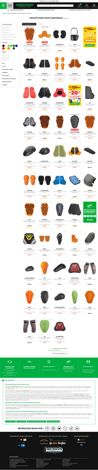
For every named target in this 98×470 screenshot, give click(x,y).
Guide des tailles (40, 460)
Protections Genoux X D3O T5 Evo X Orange (44, 280)
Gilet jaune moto (21, 421)
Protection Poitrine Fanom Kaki (59, 163)
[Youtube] (59, 428)
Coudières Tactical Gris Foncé (90, 279)
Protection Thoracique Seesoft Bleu (59, 192)
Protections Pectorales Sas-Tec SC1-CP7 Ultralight (44, 75)
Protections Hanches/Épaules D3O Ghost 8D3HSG (44, 251)
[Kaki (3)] (14, 46)
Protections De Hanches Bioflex (59, 46)
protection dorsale (23, 393)
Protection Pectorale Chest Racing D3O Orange (44, 46)
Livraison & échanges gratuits (17, 459)
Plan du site (65, 462)
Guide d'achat (39, 462)
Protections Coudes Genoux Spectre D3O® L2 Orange (30, 192)
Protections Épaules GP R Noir (44, 162)
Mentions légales (14, 463)
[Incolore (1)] (11, 48)
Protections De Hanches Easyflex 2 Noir (75, 134)
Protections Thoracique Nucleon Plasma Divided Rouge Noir (29, 105)
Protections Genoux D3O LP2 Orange (29, 309)
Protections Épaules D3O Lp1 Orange (90, 309)
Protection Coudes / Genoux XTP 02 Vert (75, 309)
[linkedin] (77, 428)
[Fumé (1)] (14, 48)
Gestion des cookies (67, 464)
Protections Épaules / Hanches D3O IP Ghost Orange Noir (29, 221)
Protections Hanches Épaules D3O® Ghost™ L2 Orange (29, 46)
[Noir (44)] (3, 46)
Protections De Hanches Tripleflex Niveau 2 (90, 75)
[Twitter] (65, 428)
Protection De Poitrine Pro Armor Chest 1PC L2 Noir (44, 105)
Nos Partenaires (66, 459)
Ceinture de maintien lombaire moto (36, 421)
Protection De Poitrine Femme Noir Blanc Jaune (29, 251)
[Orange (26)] (8, 48)
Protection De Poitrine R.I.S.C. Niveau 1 (74, 221)
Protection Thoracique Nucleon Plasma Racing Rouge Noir (60, 105)
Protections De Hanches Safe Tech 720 (90, 192)
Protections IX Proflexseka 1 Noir (44, 309)
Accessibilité (13, 464)
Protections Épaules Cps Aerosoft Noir (29, 280)
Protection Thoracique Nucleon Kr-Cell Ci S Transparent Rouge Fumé (74, 280)
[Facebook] (47, 428)
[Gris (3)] (8, 46)
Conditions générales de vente (17, 460)
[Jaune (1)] (6, 48)
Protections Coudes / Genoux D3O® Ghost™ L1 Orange (44, 221)
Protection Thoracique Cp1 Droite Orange (74, 251)
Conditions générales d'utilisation (18, 462)
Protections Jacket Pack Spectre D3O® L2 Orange (59, 75)
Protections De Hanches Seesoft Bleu (75, 192)
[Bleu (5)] (16, 46)
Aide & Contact (66, 460)
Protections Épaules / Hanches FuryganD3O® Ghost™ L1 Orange (89, 134)
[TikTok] (71, 428)
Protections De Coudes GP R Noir (60, 251)
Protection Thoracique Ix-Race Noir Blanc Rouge (29, 75)
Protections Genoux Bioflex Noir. (44, 192)
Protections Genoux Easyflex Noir (60, 280)
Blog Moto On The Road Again (43, 459)
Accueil (3, 13)
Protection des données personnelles (19, 465)
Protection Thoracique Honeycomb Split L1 (90, 105)
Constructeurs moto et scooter (70, 463)
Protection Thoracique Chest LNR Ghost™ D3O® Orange (75, 75)
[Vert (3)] (11, 46)
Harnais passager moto (53, 421)
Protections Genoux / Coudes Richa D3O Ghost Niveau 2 (59, 134)
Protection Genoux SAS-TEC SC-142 (30, 163)
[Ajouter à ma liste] (35, 27)
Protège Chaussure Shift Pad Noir (75, 46)
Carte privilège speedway (42, 463)
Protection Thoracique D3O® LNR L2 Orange (75, 163)
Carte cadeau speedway (42, 464)
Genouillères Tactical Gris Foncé (29, 338)
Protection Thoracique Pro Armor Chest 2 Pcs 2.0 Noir (29, 134)
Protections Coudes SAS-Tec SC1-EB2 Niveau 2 (90, 163)
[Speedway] (25, 5)
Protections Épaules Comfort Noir (60, 309)
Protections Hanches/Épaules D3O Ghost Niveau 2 (44, 134)
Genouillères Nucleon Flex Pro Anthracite (59, 221)
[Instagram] (53, 428)
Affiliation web (39, 467)
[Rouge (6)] (3, 48)
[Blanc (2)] (6, 46)
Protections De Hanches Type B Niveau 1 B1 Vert (44, 338)
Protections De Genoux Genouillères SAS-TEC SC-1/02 (90, 251)
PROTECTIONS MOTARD (11, 13)
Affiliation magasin (40, 465)
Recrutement (66, 465)
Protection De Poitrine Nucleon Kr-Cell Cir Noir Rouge (60, 338)
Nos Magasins (13, 467)
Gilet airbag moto (10, 421)
